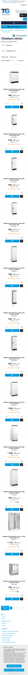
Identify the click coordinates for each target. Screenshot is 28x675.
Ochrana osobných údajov (8, 633)
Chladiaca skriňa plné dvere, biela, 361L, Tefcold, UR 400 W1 (14, 268)
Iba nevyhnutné (19, 670)
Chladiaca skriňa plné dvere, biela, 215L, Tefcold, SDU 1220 (14, 134)
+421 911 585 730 (9, 1)
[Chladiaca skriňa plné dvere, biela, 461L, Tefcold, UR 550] (14, 388)
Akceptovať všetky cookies (14, 666)
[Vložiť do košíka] (12, 107)
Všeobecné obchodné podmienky (10, 631)
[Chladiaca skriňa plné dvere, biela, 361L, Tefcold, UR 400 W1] (14, 254)
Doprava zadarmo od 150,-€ (19, 2)
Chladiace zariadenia (19, 30)
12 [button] (12, 60)
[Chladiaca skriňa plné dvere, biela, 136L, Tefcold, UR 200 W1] (14, 75)
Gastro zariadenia (9, 30)
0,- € (22, 15)
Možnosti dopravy (6, 637)
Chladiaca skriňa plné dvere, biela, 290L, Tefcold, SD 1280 (14, 179)
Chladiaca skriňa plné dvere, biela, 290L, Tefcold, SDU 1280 (14, 224)
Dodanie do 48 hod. (8, 2)
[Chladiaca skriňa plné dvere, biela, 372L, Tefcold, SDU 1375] (14, 344)
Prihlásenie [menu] (24, 5)
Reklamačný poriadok (7, 635)
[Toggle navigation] (14, 22)
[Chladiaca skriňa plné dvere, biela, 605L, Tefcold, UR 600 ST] (14, 433)
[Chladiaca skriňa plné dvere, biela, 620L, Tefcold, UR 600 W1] (14, 478)
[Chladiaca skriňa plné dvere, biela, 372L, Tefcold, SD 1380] (14, 299)
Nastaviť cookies (9, 670)
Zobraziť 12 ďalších (5, 608)
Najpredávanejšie (6, 621)
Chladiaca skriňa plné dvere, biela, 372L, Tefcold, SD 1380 (14, 313)
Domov (4, 617)
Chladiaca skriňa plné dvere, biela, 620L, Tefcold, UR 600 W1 (14, 492)
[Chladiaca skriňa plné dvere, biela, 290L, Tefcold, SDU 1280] (14, 210)
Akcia (3, 619)
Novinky (4, 625)
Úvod (2, 30)
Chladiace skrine (6, 32)
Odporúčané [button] (13, 57)
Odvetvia (4, 623)
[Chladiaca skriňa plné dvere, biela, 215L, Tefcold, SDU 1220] (14, 120)
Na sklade (20, 60)
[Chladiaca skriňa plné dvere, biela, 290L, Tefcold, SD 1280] (14, 165)
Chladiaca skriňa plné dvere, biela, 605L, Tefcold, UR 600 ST (14, 447)
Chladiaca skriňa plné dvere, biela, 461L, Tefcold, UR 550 (14, 403)
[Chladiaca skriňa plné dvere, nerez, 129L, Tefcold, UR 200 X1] (14, 567)
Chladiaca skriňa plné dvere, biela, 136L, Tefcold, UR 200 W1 (14, 90)
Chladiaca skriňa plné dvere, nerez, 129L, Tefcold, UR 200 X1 (14, 581)
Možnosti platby (6, 640)
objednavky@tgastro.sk (21, 1)
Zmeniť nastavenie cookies (9, 642)
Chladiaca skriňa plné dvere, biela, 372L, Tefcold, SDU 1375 (14, 358)
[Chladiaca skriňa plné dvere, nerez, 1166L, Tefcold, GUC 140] (14, 523)
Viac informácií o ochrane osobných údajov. (14, 673)
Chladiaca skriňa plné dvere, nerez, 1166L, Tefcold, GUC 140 (14, 537)
